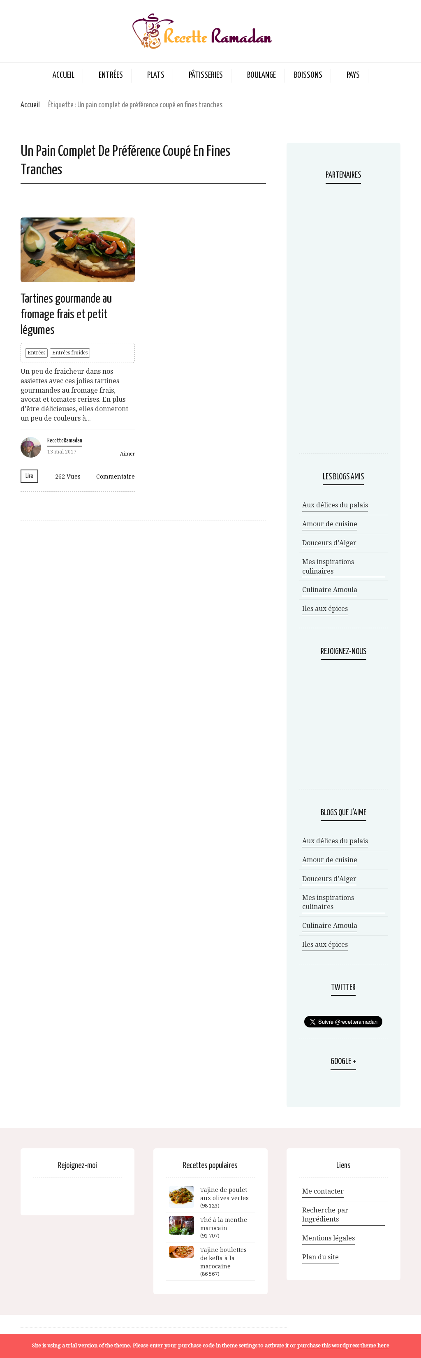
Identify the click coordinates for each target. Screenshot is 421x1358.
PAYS (353, 75)
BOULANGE (261, 75)
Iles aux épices (325, 609)
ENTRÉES (111, 75)
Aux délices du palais (335, 505)
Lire (29, 476)
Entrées (36, 353)
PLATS (155, 75)
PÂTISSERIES (206, 75)
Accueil (63, 75)
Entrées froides (70, 353)
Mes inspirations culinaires (328, 566)
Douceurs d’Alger (329, 543)
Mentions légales (328, 1238)
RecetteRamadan (64, 441)
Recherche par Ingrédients (325, 1215)
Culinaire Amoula (329, 590)
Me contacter (323, 1191)
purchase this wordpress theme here (343, 1345)
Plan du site (320, 1257)
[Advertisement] (343, 319)
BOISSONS (308, 75)
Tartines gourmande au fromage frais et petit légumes (66, 315)
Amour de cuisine (329, 524)
